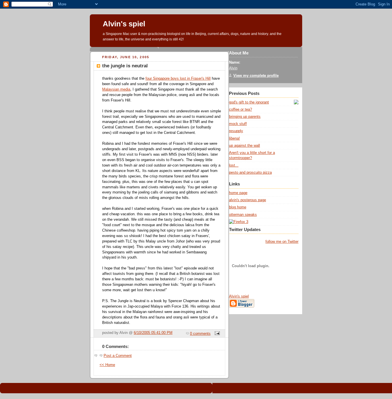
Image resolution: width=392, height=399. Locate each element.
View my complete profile (256, 75)
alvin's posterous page (247, 200)
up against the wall (244, 145)
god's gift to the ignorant (249, 102)
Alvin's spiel (124, 23)
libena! (234, 138)
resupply (236, 131)
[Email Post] (216, 334)
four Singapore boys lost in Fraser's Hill (178, 79)
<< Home (107, 365)
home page (238, 193)
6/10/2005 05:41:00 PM (153, 333)
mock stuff (238, 124)
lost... (233, 165)
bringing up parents (245, 116)
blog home (237, 207)
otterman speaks (243, 214)
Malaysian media (116, 89)
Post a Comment (118, 356)
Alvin (233, 68)
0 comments (200, 334)
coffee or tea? (240, 109)
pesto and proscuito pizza (250, 172)
